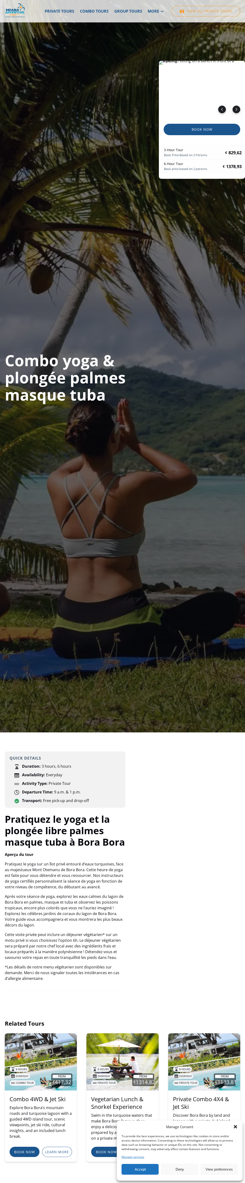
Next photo (236, 109)
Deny (180, 1169)
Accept (140, 1169)
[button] (235, 1126)
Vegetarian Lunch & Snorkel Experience (117, 1103)
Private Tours (59, 11)
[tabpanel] (202, 89)
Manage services (133, 1157)
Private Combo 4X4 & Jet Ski (201, 1103)
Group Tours (128, 11)
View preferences (219, 1169)
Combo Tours (94, 11)
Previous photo (222, 109)
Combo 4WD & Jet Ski (38, 1099)
